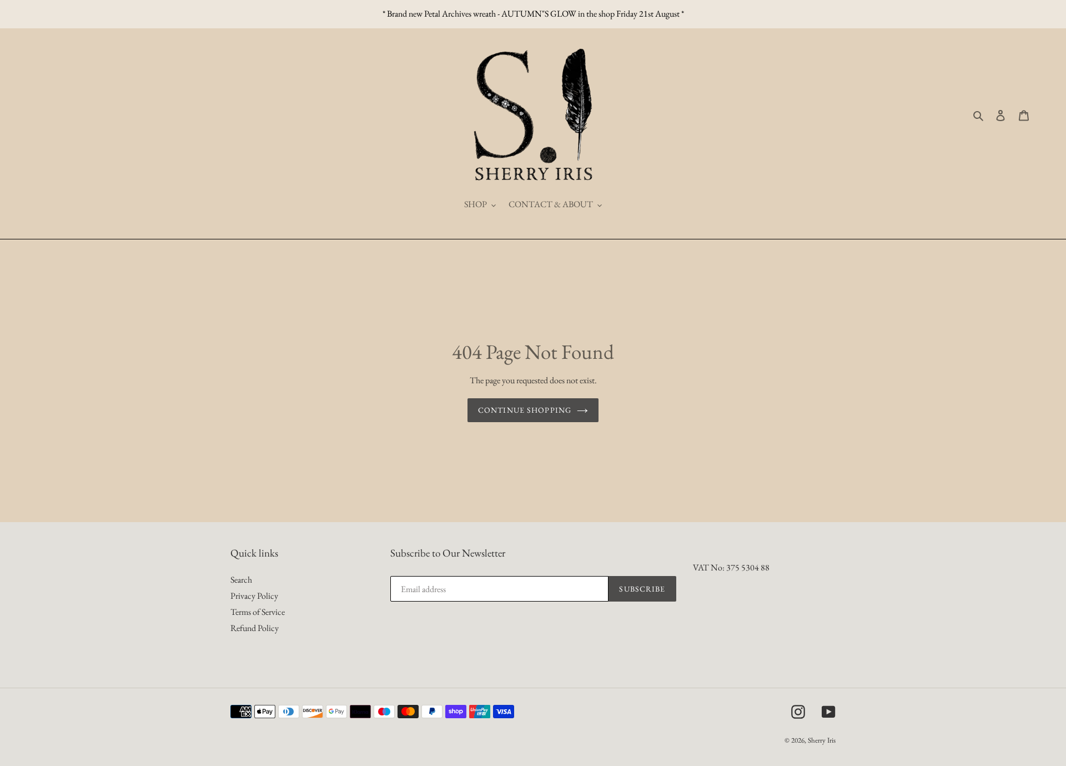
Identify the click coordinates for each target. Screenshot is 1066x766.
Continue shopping (524, 410)
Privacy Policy (254, 596)
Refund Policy (254, 628)
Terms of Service (257, 612)
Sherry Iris (822, 740)
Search (241, 579)
